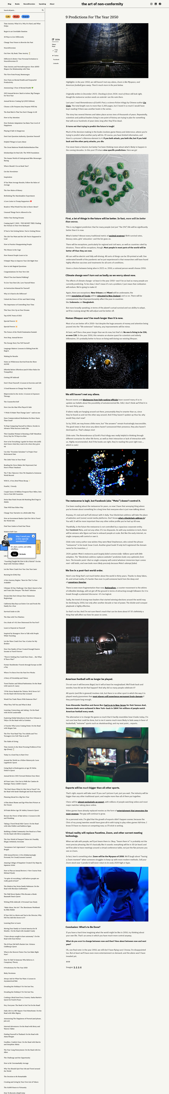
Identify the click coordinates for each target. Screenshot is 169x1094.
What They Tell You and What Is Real (17, 705)
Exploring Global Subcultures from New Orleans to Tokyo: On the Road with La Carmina (22, 719)
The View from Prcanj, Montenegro (17, 74)
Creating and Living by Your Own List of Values (21, 1082)
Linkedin (56, 63)
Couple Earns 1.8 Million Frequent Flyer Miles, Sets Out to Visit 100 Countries (22, 493)
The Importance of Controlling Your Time (19, 305)
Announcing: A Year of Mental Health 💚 (18, 88)
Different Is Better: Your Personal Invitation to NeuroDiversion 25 (21, 60)
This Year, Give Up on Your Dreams (16, 310)
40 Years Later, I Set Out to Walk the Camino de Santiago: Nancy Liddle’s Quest (21, 782)
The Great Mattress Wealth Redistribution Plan (21, 147)
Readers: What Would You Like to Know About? (21, 207)
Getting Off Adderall (11, 377)
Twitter (56, 55)
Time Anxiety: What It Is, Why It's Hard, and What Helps (22, 25)
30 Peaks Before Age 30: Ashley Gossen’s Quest (21, 810)
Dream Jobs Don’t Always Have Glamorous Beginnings (19, 597)
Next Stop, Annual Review (13, 337)
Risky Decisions (10, 973)
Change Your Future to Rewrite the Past (18, 42)
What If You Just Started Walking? (16, 277)
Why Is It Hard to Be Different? (15, 294)
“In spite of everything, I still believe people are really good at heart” (21, 879)
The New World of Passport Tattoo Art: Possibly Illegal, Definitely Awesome (21, 840)
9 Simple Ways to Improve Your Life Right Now (21, 261)
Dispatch (38, 547)
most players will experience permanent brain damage (118, 696)
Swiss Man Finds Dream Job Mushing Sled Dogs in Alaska (22, 501)
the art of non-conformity (102, 4)
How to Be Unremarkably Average (16, 1063)
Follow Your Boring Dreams (14, 218)
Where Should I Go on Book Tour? (16, 166)
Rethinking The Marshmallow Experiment (19, 196)
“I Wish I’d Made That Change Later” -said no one (22, 413)
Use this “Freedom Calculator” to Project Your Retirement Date (20, 453)
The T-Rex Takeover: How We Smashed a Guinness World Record (22, 474)
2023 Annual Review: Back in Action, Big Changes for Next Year (22, 94)
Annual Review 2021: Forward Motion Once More (22, 776)
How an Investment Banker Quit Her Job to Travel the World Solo (22, 519)
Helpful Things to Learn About (15, 142)
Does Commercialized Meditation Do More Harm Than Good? (22, 419)
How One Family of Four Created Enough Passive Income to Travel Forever (22, 650)
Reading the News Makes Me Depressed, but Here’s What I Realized (20, 466)
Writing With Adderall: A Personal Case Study (20, 902)
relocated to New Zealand (108, 295)
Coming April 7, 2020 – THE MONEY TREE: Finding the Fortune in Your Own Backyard (22, 224)
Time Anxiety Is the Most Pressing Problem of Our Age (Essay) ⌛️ (22, 748)
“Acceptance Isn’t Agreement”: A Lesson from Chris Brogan (22, 848)
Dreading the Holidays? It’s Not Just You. (19, 986)
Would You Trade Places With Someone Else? (20, 699)
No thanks (22, 554)
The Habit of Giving (11, 741)
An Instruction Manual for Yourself (17, 288)
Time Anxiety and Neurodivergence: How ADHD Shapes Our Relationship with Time (21, 68)
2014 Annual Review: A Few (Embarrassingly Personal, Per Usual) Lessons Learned (20, 856)
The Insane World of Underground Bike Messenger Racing (23, 159)
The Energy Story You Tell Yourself (17, 343)
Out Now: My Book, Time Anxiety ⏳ (17, 53)
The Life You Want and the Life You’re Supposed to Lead (22, 238)
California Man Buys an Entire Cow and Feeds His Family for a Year (22, 605)
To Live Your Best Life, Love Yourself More (19, 283)
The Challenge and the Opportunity (17, 1058)
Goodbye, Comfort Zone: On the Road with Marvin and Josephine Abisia (22, 1043)
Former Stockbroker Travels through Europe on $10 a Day (23, 666)
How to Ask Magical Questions (15, 266)
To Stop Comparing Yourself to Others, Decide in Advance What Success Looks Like (22, 427)
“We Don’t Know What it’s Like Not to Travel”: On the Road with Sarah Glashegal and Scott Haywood (22, 790)
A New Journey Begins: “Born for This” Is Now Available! (20, 581)
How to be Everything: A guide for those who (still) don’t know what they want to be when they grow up (22, 444)
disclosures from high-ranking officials (100, 399)
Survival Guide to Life (12, 611)
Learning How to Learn (12, 923)
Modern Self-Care (10, 532)
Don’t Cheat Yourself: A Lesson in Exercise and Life (22, 383)
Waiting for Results (11, 356)
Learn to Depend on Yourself (14, 628)
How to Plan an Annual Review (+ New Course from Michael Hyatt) (22, 872)
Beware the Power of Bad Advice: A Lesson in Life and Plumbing (22, 817)
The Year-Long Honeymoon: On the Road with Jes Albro (22, 1051)
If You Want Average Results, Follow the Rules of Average (21, 184)
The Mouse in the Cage (12, 250)
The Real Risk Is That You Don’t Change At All (20, 112)
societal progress (117, 235)
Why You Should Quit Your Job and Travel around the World (22, 1070)
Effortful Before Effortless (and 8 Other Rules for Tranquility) (22, 371)
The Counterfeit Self (11, 402)
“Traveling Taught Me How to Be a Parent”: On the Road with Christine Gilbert (22, 562)
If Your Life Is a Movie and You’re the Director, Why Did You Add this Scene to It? (23, 916)
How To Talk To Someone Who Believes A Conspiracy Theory (19, 961)
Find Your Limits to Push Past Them (17, 526)
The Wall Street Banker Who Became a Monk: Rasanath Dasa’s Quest (20, 895)
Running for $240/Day (12, 575)
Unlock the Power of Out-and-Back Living (19, 299)
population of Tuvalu (81, 295)
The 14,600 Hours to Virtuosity (15, 1087)
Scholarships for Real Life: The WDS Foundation (21, 153)
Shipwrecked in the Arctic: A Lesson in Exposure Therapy (22, 395)
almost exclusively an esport (91, 802)
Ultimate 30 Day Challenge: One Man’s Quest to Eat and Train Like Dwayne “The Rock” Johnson (23, 589)
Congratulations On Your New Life (16, 272)
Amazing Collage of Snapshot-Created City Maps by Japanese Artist (23, 864)
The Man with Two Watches (14, 617)
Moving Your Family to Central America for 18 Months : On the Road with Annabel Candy (20, 930)
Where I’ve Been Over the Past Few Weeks (19, 673)
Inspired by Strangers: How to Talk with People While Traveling (21, 634)
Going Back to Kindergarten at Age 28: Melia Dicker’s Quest (20, 769)
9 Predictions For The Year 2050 (15, 968)
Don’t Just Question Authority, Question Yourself (22, 136)
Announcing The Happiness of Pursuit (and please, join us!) (22, 1020)
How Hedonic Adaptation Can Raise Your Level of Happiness (22, 124)
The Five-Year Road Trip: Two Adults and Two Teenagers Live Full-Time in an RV (20, 735)
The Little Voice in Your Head (14, 460)
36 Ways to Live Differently (14, 37)
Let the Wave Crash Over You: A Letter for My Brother (20, 642)
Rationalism (110, 587)
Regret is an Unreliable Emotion (15, 31)
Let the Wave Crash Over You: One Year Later (20, 569)
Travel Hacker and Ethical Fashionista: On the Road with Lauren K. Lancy (22, 685)
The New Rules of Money (13, 190)
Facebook (56, 59)
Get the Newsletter (11, 172)
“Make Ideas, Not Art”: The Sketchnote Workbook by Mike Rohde (22, 908)
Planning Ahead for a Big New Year (16, 797)
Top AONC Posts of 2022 (13, 316)
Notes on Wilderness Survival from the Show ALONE (20, 363)
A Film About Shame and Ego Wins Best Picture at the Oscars (22, 804)
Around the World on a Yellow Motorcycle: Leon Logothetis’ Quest (21, 761)
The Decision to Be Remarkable (15, 1076)
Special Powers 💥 (10, 321)
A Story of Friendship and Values (16, 678)
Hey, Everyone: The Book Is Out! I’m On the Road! (22, 1005)
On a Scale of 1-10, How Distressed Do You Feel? (21, 622)
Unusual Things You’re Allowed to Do (17, 212)
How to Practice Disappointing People (18, 244)
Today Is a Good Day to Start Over (16, 755)
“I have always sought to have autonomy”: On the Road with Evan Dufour (22, 937)
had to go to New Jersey (115, 705)
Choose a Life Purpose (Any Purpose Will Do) (20, 107)
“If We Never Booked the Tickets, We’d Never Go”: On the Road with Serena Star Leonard (22, 692)
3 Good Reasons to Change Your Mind (17, 388)
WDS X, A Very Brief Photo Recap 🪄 (17, 481)
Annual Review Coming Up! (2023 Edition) (19, 101)
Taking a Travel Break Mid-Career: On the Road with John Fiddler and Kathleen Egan (21, 825)
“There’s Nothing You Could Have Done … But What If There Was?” (23, 658)
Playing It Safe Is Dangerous (14, 131)
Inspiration (8, 177)
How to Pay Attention (12, 118)
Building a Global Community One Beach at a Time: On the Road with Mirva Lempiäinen (22, 832)
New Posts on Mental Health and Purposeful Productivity (20, 81)
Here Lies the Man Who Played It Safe (18, 407)
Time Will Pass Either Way (13, 507)
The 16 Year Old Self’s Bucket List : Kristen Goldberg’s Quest (19, 945)
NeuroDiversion (10, 48)
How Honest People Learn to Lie (16, 255)
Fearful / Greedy (10, 486)
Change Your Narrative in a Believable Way (19, 513)
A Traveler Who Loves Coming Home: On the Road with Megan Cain (22, 727)
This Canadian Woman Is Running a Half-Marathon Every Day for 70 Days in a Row (22, 435)
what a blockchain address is (131, 518)
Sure (14, 554)
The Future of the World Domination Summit (20, 332)
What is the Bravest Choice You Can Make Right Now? (21, 953)
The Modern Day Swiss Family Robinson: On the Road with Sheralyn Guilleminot (21, 887)
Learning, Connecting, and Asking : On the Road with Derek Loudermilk (21, 711)
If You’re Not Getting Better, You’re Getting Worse (22, 231)
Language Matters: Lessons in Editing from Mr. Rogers (21, 349)
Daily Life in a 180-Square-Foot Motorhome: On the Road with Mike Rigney (23, 1012)
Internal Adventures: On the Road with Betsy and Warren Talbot (22, 1027)
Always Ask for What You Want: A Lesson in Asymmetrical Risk (20, 980)
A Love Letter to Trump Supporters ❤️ (18, 201)
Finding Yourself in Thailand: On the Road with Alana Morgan (21, 1035)
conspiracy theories (77, 582)
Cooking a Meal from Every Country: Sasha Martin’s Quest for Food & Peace (23, 998)
